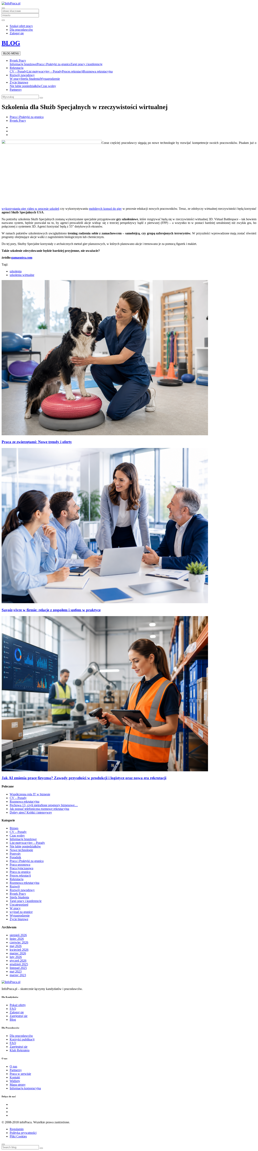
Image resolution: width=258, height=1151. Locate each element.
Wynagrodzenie (50, 78)
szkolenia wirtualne (22, 275)
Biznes (14, 828)
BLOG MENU (11, 53)
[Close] (3, 1144)
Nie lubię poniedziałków (25, 86)
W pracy (15, 78)
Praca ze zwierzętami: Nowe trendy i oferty (37, 442)
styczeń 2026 (18, 960)
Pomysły (15, 853)
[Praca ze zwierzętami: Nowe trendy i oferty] (105, 434)
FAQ (13, 1008)
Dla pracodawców (21, 29)
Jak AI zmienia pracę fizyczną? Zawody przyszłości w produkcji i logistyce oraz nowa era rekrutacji (84, 778)
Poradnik (15, 857)
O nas (13, 1066)
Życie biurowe (19, 82)
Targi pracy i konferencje (86, 64)
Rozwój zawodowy (22, 75)
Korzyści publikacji (22, 1039)
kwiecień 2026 (19, 949)
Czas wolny (48, 86)
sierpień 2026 (18, 935)
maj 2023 (16, 971)
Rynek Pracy (18, 60)
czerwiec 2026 (19, 942)
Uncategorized (19, 904)
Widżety (15, 1081)
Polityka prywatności (23, 1132)
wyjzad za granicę (21, 912)
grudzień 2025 (19, 964)
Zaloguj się (17, 33)
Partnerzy (16, 89)
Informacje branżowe (23, 64)
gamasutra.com (21, 257)
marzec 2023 (18, 975)
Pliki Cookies (18, 1136)
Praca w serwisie (20, 1073)
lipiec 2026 (17, 938)
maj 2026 (16, 946)
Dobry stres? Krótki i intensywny (31, 812)
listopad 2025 (18, 968)
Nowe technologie (21, 850)
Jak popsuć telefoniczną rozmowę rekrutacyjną (39, 809)
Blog (13, 1019)
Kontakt (15, 1077)
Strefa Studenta (30, 78)
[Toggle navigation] (3, 8)
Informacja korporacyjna (25, 1088)
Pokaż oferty (18, 1005)
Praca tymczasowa (21, 868)
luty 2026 (16, 957)
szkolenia (16, 271)
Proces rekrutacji (72, 71)
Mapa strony (18, 1084)
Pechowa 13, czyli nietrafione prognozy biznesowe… (44, 805)
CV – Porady (18, 71)
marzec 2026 (18, 953)
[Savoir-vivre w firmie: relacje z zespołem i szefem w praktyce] (105, 602)
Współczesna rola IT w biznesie (30, 794)
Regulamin (17, 1129)
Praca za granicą (20, 872)
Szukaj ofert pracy (21, 26)
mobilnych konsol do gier (105, 208)
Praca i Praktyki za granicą (54, 64)
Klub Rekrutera (19, 1050)
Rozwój (15, 886)
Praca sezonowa (20, 864)
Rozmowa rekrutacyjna (98, 71)
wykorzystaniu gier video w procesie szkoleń (30, 208)
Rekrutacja (16, 68)
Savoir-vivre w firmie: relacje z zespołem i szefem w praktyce (51, 610)
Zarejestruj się (18, 1016)
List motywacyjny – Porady (44, 71)
